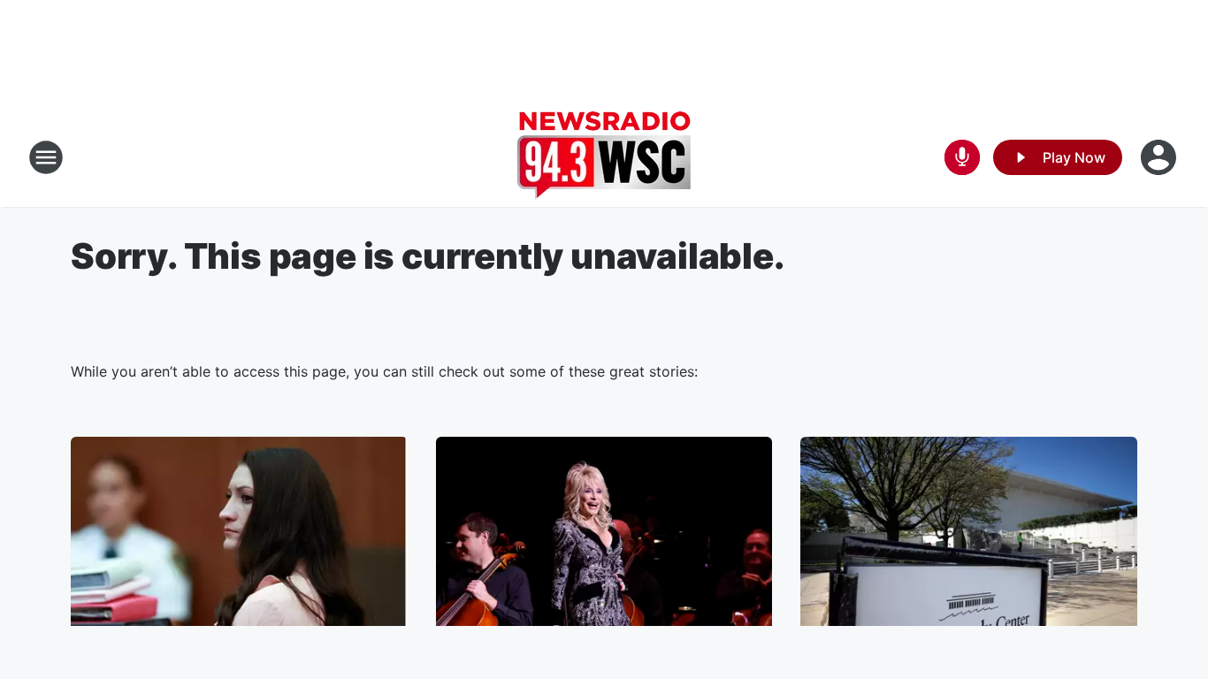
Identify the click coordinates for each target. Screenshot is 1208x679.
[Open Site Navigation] (46, 157)
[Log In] (1160, 157)
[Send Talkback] (962, 157)
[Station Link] (604, 157)
